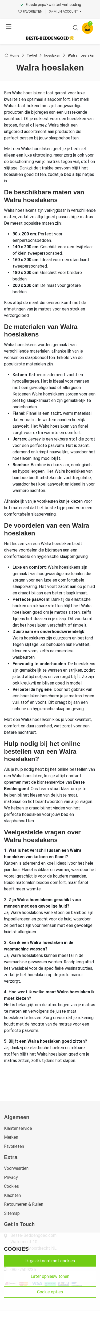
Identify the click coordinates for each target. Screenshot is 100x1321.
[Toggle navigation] (8, 27)
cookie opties (50, 1291)
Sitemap (12, 1213)
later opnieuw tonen (50, 1276)
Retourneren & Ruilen (23, 1204)
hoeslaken (52, 55)
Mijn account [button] (66, 11)
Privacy (11, 1177)
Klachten (12, 1195)
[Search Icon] (75, 29)
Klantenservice (18, 1128)
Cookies (11, 1186)
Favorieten (14, 1146)
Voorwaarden (16, 1168)
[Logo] (50, 38)
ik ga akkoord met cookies (50, 1260)
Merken (11, 1137)
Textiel (32, 55)
